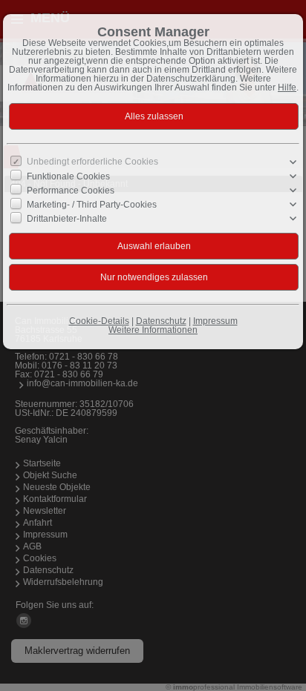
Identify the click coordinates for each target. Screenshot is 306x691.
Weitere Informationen (153, 330)
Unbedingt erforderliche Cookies (92, 161)
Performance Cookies (70, 190)
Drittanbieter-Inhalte (67, 219)
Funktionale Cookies (68, 176)
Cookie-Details (99, 321)
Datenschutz (161, 321)
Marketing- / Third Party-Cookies (92, 204)
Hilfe (287, 87)
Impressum (215, 321)
